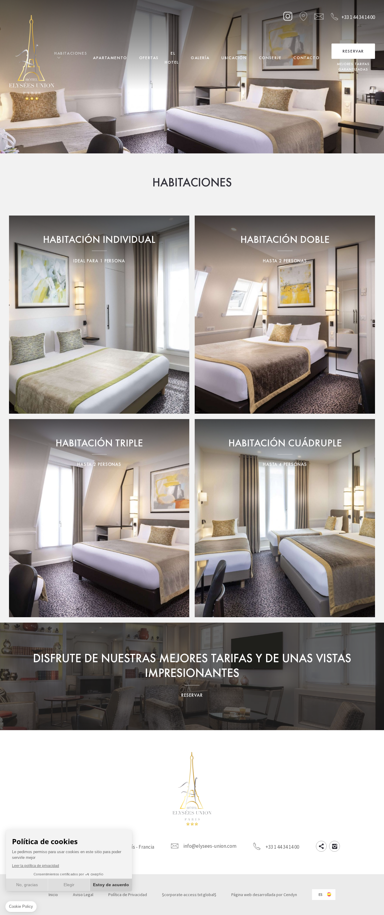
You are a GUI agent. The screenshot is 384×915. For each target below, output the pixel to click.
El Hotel (172, 57)
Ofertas (149, 57)
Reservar (353, 51)
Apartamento (110, 57)
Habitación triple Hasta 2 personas (99, 518)
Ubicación (234, 57)
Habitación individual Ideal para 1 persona (99, 315)
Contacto (306, 57)
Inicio (53, 894)
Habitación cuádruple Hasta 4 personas (285, 518)
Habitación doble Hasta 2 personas (285, 315)
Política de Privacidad (127, 894)
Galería (200, 57)
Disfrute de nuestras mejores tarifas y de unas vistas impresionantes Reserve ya (192, 676)
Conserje (270, 57)
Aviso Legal (83, 894)
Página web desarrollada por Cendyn (264, 894)
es (320, 894)
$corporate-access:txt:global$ (189, 894)
